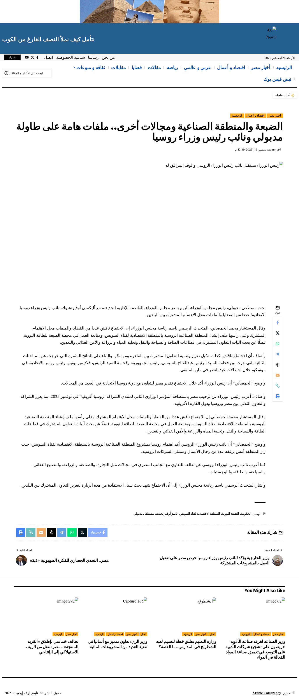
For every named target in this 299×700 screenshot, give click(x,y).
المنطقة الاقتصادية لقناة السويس (199, 513)
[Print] (277, 396)
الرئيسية (237, 115)
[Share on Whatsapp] (277, 343)
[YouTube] (27, 57)
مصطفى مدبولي (144, 513)
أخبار (212, 634)
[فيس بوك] (37, 57)
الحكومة (246, 513)
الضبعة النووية (230, 513)
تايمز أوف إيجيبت (167, 513)
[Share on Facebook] (277, 322)
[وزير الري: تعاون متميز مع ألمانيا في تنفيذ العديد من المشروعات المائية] (115, 616)
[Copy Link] (277, 385)
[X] (32, 57)
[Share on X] (277, 333)
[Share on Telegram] (277, 354)
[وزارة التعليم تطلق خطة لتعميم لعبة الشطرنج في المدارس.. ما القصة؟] (184, 616)
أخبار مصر (275, 115)
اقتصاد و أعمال (255, 115)
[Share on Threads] (277, 364)
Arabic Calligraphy (266, 692)
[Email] (277, 375)
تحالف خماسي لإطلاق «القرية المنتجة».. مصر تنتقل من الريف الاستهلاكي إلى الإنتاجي (52, 646)
